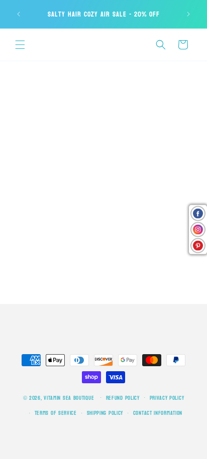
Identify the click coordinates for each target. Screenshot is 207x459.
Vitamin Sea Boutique (69, 397)
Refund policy (123, 398)
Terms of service (56, 413)
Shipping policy (105, 413)
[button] (20, 45)
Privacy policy (167, 398)
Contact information (157, 413)
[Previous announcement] (19, 14)
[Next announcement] (188, 14)
